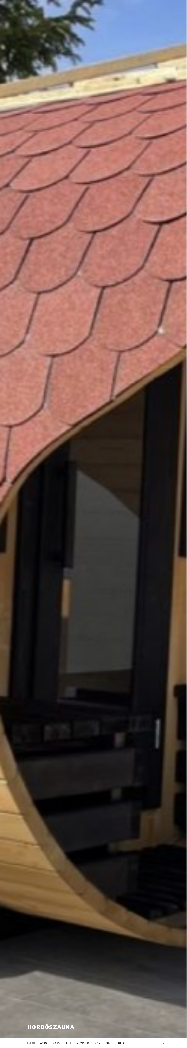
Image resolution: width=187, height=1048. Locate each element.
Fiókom (121, 1043)
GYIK (97, 1043)
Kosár (108, 1043)
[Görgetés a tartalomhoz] (163, 1042)
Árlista (43, 1043)
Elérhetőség (83, 1043)
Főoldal (31, 1043)
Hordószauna (51, 1027)
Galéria (57, 1043)
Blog (68, 1043)
